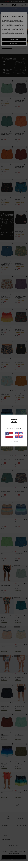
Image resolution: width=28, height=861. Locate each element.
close (25, 416)
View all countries (14, 441)
